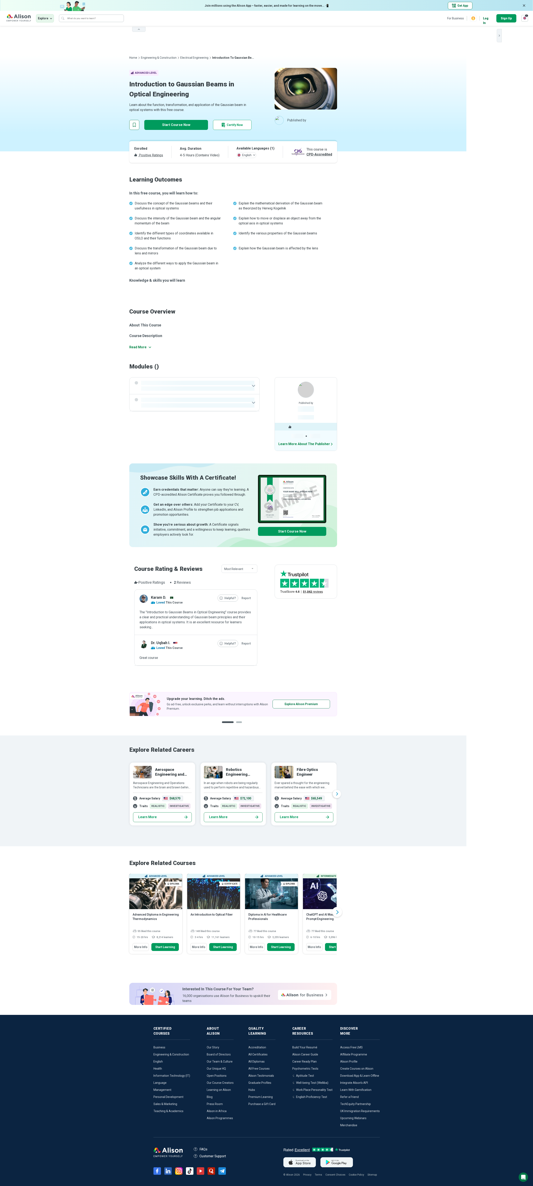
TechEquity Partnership (355, 1104)
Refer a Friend (349, 1097)
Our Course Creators (220, 1082)
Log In (485, 19)
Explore (43, 18)
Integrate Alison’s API (354, 1082)
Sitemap (372, 1174)
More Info (140, 947)
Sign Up (506, 18)
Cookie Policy (356, 1174)
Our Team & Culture (220, 1061)
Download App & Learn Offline (359, 1075)
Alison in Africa (217, 1111)
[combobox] (239, 569)
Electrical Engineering (194, 57)
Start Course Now (176, 125)
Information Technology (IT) (171, 1075)
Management (162, 1089)
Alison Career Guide (305, 1054)
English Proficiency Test (311, 1097)
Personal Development (168, 1097)
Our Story (213, 1047)
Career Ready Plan (304, 1061)
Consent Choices (335, 1174)
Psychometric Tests (305, 1068)
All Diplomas (256, 1061)
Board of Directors (219, 1054)
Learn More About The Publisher (304, 444)
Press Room (215, 1104)
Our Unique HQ (216, 1068)
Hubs (251, 1089)
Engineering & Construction (159, 57)
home (133, 57)
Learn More (147, 817)
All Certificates (258, 1054)
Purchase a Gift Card (261, 1104)
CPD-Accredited (319, 154)
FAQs (203, 1149)
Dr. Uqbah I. (160, 643)
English (158, 1061)
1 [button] (226, 725)
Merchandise (348, 1125)
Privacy (307, 1174)
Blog (210, 1097)
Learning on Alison (219, 1089)
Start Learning (165, 947)
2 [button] (236, 725)
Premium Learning (260, 1097)
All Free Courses (259, 1068)
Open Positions (217, 1075)
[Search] (63, 18)
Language (160, 1082)
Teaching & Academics (168, 1111)
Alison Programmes (220, 1118)
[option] (233, 704)
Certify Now (235, 125)
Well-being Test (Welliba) (312, 1082)
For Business (455, 18)
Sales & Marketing (165, 1104)
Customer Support (212, 1156)
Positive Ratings (150, 155)
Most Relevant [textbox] (233, 569)
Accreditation (257, 1047)
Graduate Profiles (259, 1082)
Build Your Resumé (304, 1047)
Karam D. (158, 597)
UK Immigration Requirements (360, 1111)
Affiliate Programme (353, 1054)
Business (159, 1047)
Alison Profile (348, 1061)
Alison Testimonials (261, 1075)
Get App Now (288, 704)
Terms (318, 1174)
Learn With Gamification (355, 1089)
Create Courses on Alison (356, 1068)
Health (157, 1068)
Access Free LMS (351, 1047)
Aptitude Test (305, 1075)
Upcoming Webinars (353, 1118)
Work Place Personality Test (314, 1089)
